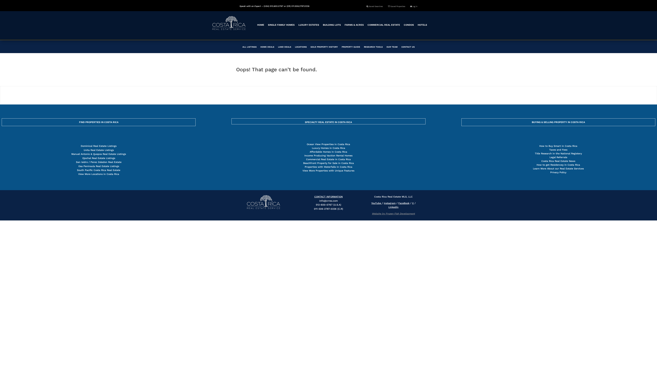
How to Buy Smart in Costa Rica (558, 146)
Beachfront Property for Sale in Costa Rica (328, 163)
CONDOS (409, 24)
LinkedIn (393, 207)
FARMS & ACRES (354, 24)
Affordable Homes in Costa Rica (328, 151)
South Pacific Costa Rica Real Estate (98, 170)
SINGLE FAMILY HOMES (281, 24)
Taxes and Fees (558, 149)
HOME (260, 24)
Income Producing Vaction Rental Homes (328, 155)
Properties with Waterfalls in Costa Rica (328, 166)
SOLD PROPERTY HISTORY (324, 47)
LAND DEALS (284, 47)
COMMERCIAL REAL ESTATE (384, 24)
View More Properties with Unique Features (328, 170)
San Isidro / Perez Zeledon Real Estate (98, 162)
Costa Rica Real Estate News (558, 161)
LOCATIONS (301, 47)
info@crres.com (328, 200)
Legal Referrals (558, 157)
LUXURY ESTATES (308, 24)
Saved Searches (375, 6)
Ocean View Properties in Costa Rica (328, 144)
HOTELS (422, 24)
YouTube (376, 203)
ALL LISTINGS (249, 47)
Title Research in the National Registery (558, 153)
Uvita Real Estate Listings (99, 150)
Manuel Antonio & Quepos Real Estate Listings (98, 154)
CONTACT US (408, 47)
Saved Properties (397, 6)
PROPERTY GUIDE (351, 47)
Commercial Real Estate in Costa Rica (328, 159)
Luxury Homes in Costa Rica (328, 148)
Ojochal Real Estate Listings (98, 158)
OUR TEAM (392, 47)
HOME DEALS (267, 47)
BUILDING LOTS (332, 24)
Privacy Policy (558, 172)
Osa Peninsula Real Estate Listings (98, 166)
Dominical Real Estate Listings (99, 146)
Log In (414, 6)
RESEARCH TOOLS (373, 47)
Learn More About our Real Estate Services (558, 168)
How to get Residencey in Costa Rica (558, 164)
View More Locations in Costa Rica (98, 174)
